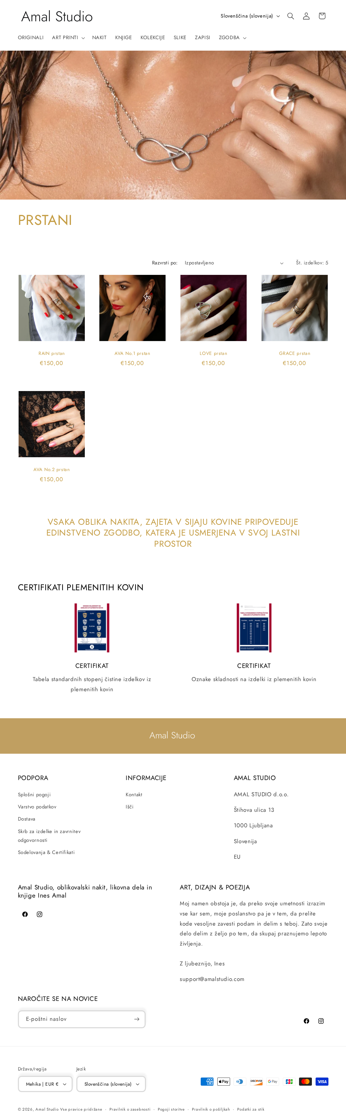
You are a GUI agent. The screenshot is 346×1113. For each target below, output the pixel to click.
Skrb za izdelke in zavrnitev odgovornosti (49, 836)
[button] (68, 37)
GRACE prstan (294, 354)
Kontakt (134, 794)
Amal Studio (46, 1109)
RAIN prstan (51, 354)
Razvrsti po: (165, 262)
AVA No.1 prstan (132, 354)
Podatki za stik (250, 1109)
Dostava (26, 819)
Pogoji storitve (171, 1109)
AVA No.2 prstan (51, 470)
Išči (130, 806)
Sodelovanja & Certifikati (46, 852)
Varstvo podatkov (37, 806)
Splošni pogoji (34, 794)
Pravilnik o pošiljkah (211, 1109)
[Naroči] (136, 1019)
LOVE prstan (213, 354)
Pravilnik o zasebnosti (129, 1109)
